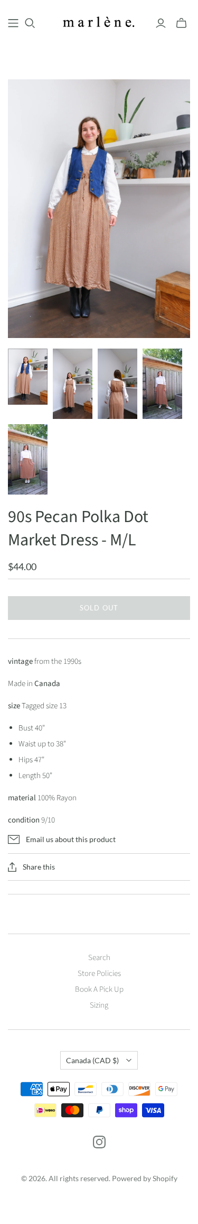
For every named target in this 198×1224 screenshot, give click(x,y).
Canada (92, 1060)
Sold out (99, 608)
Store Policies (99, 973)
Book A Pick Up (99, 989)
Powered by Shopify (144, 1178)
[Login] (160, 23)
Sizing (99, 1005)
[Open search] (30, 23)
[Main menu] (13, 23)
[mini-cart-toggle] (181, 23)
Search (99, 957)
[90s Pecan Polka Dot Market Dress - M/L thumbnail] (28, 377)
